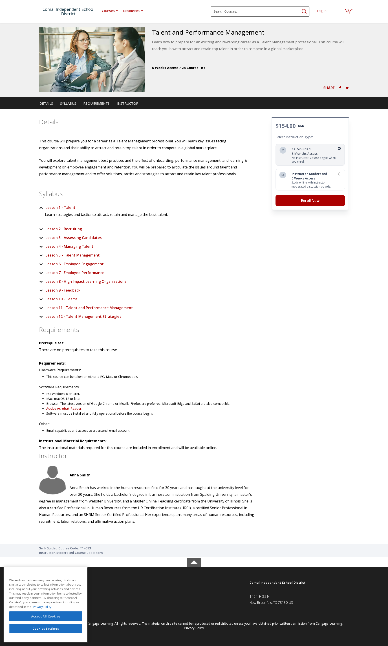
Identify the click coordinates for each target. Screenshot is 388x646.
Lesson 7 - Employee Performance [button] (75, 272)
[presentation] (110, 10)
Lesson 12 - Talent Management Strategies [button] (83, 316)
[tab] (144, 207)
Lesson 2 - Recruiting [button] (64, 228)
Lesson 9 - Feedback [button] (63, 290)
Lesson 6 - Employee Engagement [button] (75, 263)
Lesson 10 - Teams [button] (61, 298)
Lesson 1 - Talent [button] (60, 207)
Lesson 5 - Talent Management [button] (73, 255)
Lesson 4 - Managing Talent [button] (69, 246)
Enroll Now (310, 200)
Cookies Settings (46, 628)
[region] (46, 604)
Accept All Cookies (45, 616)
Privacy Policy (194, 628)
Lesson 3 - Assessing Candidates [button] (74, 237)
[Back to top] (194, 561)
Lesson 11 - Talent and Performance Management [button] (89, 307)
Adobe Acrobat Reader (64, 408)
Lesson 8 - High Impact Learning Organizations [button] (86, 281)
